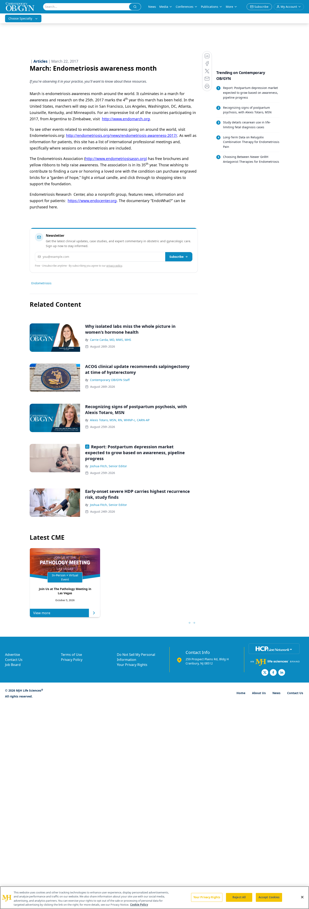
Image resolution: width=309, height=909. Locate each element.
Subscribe (176, 257)
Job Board (13, 664)
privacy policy (114, 265)
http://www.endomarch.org (126, 118)
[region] (154, 897)
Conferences (184, 7)
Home (240, 693)
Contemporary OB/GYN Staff (110, 380)
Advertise (12, 654)
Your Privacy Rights (132, 664)
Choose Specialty (20, 18)
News (152, 7)
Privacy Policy (71, 659)
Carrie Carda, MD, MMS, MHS (110, 340)
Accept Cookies (269, 897)
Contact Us (13, 659)
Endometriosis (41, 283)
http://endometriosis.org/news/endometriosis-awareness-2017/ (121, 135)
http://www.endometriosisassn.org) (116, 158)
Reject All (239, 897)
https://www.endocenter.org (92, 200)
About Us (259, 693)
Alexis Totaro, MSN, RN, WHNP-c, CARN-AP (119, 420)
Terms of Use (71, 654)
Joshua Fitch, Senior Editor (108, 466)
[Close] (302, 897)
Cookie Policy (139, 904)
